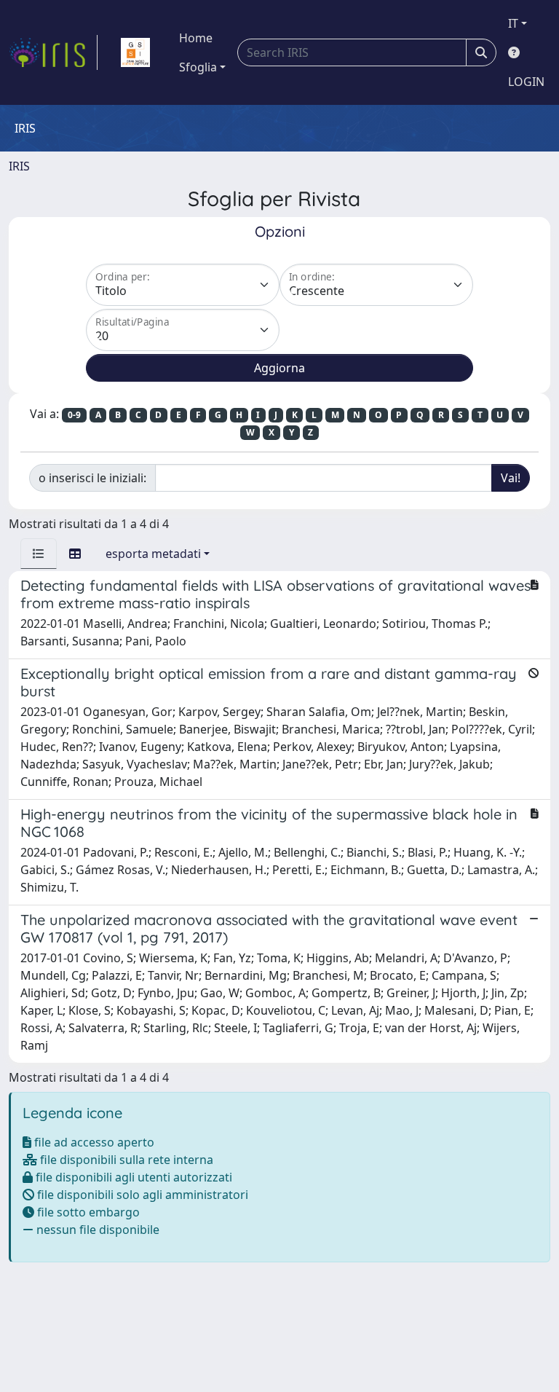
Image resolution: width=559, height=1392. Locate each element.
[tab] (38, 553)
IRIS (19, 166)
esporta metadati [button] (153, 554)
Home (196, 38)
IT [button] (513, 23)
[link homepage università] (135, 52)
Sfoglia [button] (198, 67)
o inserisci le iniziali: (92, 478)
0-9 (74, 415)
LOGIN (526, 82)
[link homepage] (53, 52)
